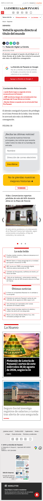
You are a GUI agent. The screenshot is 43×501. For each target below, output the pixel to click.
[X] (18, 12)
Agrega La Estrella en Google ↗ (21, 79)
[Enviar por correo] (17, 43)
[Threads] (13, 12)
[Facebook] (22, 12)
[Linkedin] (14, 43)
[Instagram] (27, 12)
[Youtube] (31, 12)
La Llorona (34, 17)
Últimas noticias (21, 288)
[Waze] (40, 448)
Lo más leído (21, 251)
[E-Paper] (38, 3)
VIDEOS (21, 188)
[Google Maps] (35, 448)
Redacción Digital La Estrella (17, 47)
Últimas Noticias (21, 17)
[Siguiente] (40, 220)
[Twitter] (4, 43)
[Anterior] (3, 220)
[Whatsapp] (10, 43)
